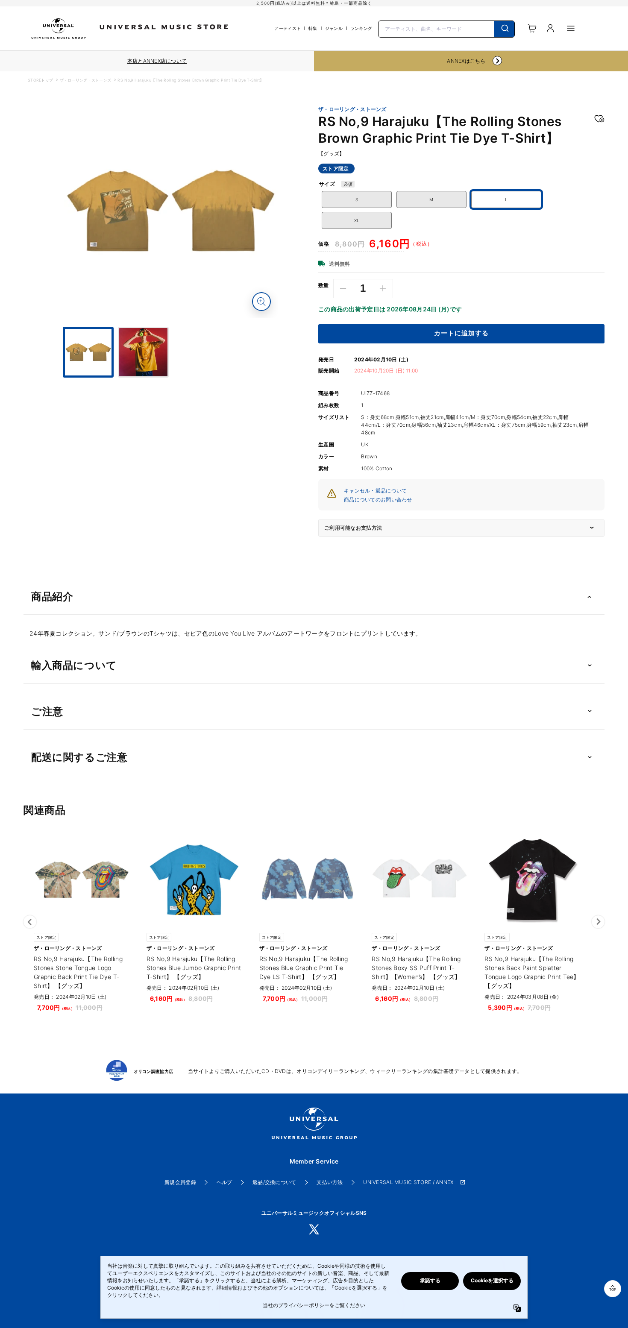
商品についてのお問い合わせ (378, 499)
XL (357, 220)
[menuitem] (171, 385)
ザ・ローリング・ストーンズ (86, 80)
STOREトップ (40, 80)
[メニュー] (570, 28)
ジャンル (334, 28)
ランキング (361, 28)
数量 (323, 285)
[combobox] (446, 28)
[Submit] (504, 29)
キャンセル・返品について (375, 490)
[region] (157, 61)
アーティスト (287, 28)
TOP (612, 1290)
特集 (312, 28)
